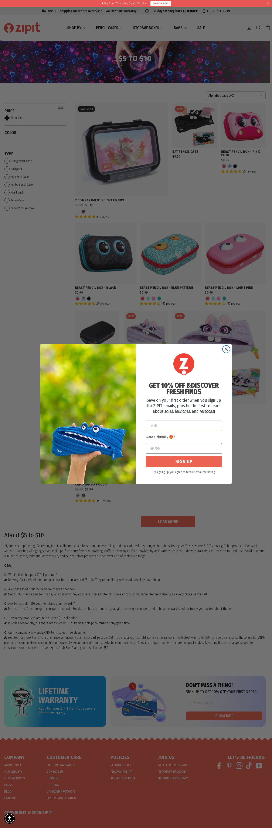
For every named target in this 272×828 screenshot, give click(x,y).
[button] (9, 818)
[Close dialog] (226, 349)
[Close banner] (268, 3)
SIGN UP (183, 462)
